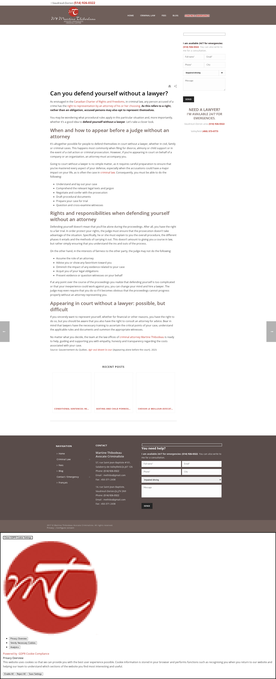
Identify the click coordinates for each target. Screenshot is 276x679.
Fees (164, 15)
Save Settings (35, 674)
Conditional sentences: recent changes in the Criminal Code (72, 408)
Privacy (50, 528)
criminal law (107, 172)
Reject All (21, 674)
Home (130, 15)
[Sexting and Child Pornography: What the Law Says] (114, 388)
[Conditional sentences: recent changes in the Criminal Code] (72, 388)
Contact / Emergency (197, 15)
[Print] (169, 86)
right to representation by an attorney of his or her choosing (103, 106)
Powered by (26, 653)
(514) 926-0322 (84, 3)
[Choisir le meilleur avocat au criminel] (155, 388)
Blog (175, 15)
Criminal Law (147, 15)
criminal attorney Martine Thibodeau (142, 337)
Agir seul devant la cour (100, 349)
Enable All (9, 674)
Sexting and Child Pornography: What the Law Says (114, 408)
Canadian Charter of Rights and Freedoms (99, 101)
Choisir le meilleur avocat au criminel (156, 408)
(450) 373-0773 (210, 131)
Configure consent (65, 528)
